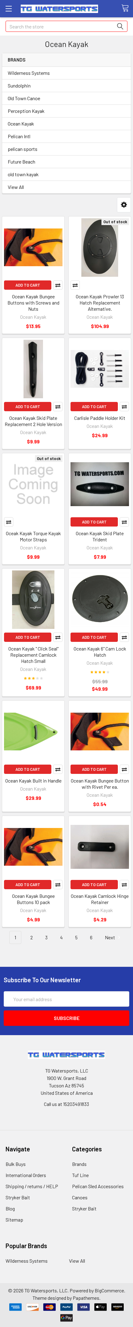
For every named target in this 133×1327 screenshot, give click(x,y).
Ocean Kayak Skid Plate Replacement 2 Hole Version (33, 421)
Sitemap (14, 1219)
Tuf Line (80, 1175)
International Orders (26, 1175)
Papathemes (86, 1298)
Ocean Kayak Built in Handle (33, 780)
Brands (79, 1164)
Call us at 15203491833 (66, 1104)
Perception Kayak (26, 111)
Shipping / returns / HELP (32, 1186)
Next (110, 937)
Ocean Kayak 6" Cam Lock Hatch (100, 652)
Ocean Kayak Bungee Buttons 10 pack (33, 899)
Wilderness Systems (29, 73)
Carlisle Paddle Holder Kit (99, 418)
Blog (10, 1208)
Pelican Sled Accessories (98, 1186)
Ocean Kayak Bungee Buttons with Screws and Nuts (33, 302)
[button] (124, 204)
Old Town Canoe (24, 98)
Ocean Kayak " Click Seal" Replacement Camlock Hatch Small (33, 655)
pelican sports (22, 149)
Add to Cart (27, 285)
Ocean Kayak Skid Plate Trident (100, 536)
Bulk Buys (16, 1164)
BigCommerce (109, 1290)
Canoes (80, 1197)
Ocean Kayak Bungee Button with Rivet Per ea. (100, 784)
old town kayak (23, 174)
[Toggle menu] (8, 8)
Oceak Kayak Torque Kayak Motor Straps (33, 536)
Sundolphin (19, 85)
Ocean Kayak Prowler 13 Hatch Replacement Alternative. (100, 302)
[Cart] (127, 8)
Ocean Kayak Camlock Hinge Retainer (100, 899)
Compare (57, 285)
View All (16, 187)
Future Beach (21, 161)
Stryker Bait (18, 1197)
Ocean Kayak (21, 123)
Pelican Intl (19, 136)
